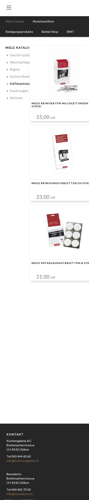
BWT (70, 31)
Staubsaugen (19, 91)
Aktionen (16, 98)
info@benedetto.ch (19, 494)
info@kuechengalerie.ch (22, 460)
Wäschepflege (20, 62)
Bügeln (15, 69)
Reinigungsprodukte (19, 31)
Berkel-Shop (50, 31)
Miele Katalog (14, 21)
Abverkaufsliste (43, 21)
